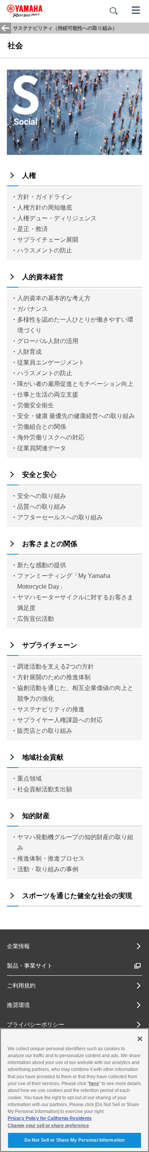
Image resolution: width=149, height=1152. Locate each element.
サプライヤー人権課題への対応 (60, 720)
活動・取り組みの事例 (47, 869)
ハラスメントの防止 (44, 250)
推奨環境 (18, 1005)
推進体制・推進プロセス (50, 858)
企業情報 (18, 946)
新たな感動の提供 (41, 565)
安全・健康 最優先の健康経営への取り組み (76, 416)
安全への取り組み (41, 496)
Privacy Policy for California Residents (50, 1118)
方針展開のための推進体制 (54, 677)
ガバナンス (32, 309)
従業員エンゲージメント (50, 362)
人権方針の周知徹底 (44, 207)
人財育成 (29, 351)
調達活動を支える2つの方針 (55, 666)
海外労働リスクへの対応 (50, 437)
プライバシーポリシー (35, 1024)
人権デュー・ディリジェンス (57, 218)
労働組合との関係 (41, 426)
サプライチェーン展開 (47, 239)
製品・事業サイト (30, 965)
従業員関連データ (41, 448)
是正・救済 (32, 229)
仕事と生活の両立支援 (47, 394)
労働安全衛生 (35, 405)
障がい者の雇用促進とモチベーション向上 (75, 384)
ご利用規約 (21, 985)
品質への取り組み (41, 506)
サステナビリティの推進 (50, 709)
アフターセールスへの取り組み (60, 517)
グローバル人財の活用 (47, 341)
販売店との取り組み (44, 730)
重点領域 (29, 778)
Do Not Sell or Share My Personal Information (74, 1140)
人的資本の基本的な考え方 (54, 298)
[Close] (139, 1038)
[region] (74, 1090)
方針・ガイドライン (44, 197)
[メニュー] (136, 10)
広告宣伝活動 (35, 618)
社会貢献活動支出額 (44, 789)
